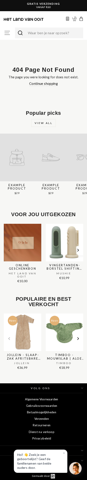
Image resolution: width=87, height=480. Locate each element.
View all (44, 123)
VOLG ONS (40, 388)
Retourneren (41, 425)
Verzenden (41, 418)
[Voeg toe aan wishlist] (5, 312)
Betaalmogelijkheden (41, 412)
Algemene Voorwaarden (41, 399)
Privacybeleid (41, 438)
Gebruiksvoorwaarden (41, 405)
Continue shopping (43, 83)
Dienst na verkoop (41, 432)
